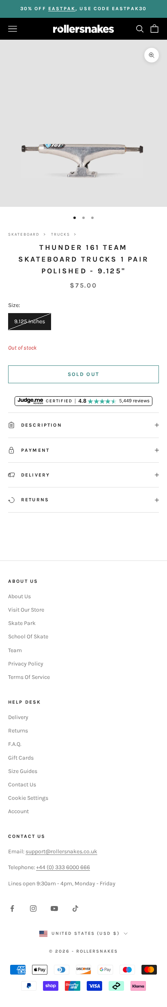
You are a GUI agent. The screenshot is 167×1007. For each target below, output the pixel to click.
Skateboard (24, 234)
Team (15, 650)
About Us (19, 596)
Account (18, 811)
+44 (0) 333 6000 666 (63, 867)
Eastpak (61, 8)
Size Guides (22, 771)
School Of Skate (28, 636)
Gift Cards (21, 757)
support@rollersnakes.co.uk (61, 851)
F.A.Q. (14, 744)
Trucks (60, 234)
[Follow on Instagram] (33, 908)
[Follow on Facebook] (12, 908)
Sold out (84, 374)
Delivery (18, 717)
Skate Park (22, 623)
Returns (18, 730)
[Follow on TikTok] (75, 908)
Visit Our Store (26, 609)
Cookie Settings (28, 797)
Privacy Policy (25, 663)
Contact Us (22, 784)
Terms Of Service (29, 677)
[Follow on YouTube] (54, 908)
